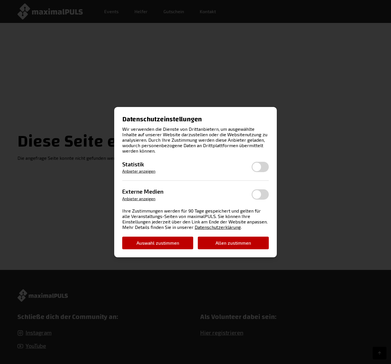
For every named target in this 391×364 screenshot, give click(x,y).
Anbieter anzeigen (138, 171)
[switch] (260, 167)
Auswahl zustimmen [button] (158, 242)
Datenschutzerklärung (218, 227)
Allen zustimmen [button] (233, 242)
